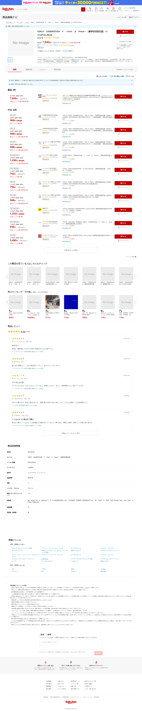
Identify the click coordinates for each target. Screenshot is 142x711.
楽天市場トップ (10, 22)
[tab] (15, 69)
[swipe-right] (134, 276)
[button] (96, 9)
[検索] (83, 9)
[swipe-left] (7, 276)
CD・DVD (20, 22)
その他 (27, 22)
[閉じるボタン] (135, 26)
